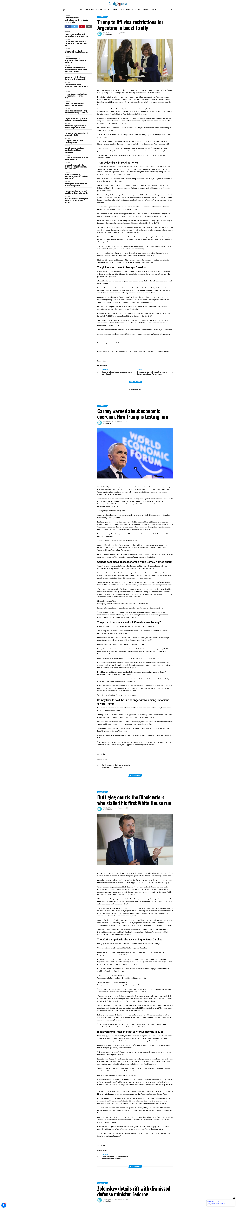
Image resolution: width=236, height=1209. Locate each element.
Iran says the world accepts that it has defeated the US (76, 134)
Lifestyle (145, 10)
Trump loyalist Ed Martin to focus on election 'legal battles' (76, 185)
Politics (106, 10)
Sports (121, 10)
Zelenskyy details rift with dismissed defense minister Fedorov (76, 52)
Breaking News (89, 10)
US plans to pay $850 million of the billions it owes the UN (76, 158)
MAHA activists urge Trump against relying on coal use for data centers (76, 200)
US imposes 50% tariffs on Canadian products (74, 141)
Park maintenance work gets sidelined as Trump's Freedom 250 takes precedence (76, 167)
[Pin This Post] (82, 26)
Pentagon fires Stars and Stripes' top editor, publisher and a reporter (76, 192)
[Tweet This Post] (74, 26)
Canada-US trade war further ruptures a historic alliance (74, 104)
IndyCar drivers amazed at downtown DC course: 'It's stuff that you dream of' (76, 176)
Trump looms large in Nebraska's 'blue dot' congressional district (75, 127)
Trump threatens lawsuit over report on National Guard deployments (74, 150)
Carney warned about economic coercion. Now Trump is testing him (76, 35)
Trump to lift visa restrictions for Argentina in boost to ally (76, 19)
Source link (101, 361)
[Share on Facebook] (68, 26)
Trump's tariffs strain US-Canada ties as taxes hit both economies (75, 78)
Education (153, 10)
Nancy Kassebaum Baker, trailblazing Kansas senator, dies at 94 (76, 86)
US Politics (129, 10)
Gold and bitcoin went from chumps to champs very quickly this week (76, 119)
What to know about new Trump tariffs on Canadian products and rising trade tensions (76, 69)
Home (81, 10)
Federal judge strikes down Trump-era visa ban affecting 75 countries (76, 112)
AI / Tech (137, 10)
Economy (114, 10)
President (99, 10)
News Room (108, 34)
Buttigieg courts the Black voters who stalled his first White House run (76, 43)
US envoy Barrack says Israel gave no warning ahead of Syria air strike (76, 96)
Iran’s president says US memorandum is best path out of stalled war (75, 60)
